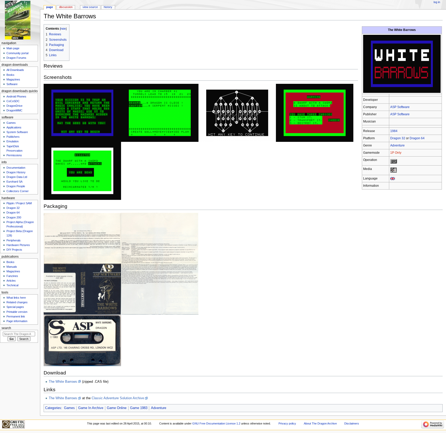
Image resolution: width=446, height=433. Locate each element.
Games (69, 408)
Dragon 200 (13, 217)
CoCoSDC (13, 101)
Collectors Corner (17, 191)
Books (10, 74)
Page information (16, 321)
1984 (393, 131)
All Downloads (15, 69)
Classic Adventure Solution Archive (118, 398)
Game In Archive (90, 408)
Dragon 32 (397, 138)
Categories (53, 408)
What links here (16, 297)
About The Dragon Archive (320, 423)
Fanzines (12, 275)
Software (12, 84)
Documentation (15, 167)
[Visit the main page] (20, 20)
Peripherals (13, 240)
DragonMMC (14, 110)
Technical (12, 285)
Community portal (17, 53)
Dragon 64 (417, 138)
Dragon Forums (16, 57)
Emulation (12, 141)
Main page (12, 48)
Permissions (14, 155)
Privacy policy (287, 423)
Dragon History (16, 172)
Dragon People (15, 186)
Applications (13, 127)
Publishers (13, 136)
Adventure (397, 145)
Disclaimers (351, 423)
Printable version (16, 311)
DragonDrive (14, 105)
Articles (11, 280)
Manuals (11, 266)
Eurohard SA (14, 181)
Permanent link (15, 316)
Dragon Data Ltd (16, 176)
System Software (17, 132)
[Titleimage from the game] (402, 64)
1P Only (395, 152)
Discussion (66, 7)
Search (6, 328)
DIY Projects (14, 249)
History (108, 7)
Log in (437, 2)
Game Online (116, 408)
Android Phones (16, 96)
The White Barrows (63, 381)
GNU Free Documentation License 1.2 (216, 423)
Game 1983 (138, 408)
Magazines (13, 79)
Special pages (15, 306)
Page (49, 7)
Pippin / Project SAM (19, 203)
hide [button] (63, 28)
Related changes (17, 302)
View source (90, 7)
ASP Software (400, 107)
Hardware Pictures (18, 245)
